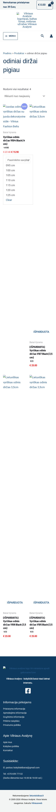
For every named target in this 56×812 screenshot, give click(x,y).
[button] (42, 36)
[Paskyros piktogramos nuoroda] (51, 36)
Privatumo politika (12, 725)
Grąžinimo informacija (13, 717)
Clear (9, 199)
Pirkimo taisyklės (11, 721)
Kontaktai (8, 750)
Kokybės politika (11, 746)
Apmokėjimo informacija (15, 713)
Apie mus (7, 742)
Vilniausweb (36, 803)
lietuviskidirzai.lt (37, 795)
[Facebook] (28, 691)
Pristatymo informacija (14, 709)
